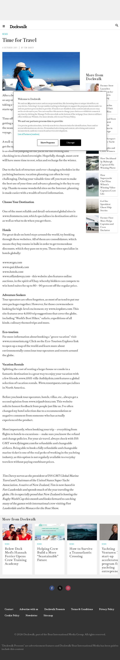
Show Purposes (48, 142)
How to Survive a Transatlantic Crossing (81, 552)
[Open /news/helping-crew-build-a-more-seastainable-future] (50, 532)
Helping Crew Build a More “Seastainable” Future (47, 554)
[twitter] (60, 588)
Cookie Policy (12, 615)
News (7, 544)
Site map (48, 615)
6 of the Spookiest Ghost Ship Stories (106, 206)
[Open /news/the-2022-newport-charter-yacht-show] (92, 153)
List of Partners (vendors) (28, 134)
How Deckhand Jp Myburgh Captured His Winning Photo (108, 163)
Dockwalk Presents (54, 609)
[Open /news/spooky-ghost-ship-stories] (92, 212)
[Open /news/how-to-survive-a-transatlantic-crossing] (82, 532)
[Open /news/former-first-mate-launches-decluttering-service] (92, 232)
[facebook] (51, 588)
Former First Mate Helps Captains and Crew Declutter (107, 224)
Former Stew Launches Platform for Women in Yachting (107, 92)
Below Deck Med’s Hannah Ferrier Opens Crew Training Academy (16, 556)
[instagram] (68, 588)
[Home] (18, 26)
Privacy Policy (106, 609)
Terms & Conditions (82, 609)
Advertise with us (29, 609)
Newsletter (31, 615)
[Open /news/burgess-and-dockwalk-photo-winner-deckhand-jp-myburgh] (92, 169)
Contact (9, 609)
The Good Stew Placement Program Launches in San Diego (108, 125)
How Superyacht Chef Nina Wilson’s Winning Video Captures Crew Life (108, 184)
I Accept (71, 142)
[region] (60, 121)
